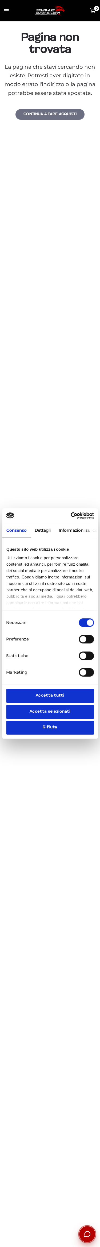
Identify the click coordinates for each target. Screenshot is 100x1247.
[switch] (86, 639)
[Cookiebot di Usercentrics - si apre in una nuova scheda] (71, 515)
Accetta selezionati (50, 712)
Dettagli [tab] (42, 530)
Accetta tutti (50, 696)
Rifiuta (50, 727)
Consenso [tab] (16, 530)
